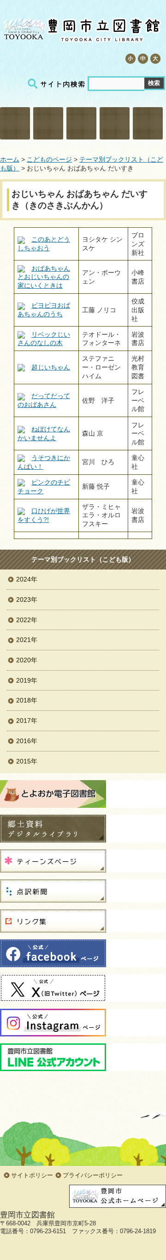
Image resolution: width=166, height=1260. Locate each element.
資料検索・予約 (48, 123)
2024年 (26, 579)
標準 (142, 59)
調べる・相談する (81, 123)
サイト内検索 (58, 84)
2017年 (26, 720)
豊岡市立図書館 (80, 28)
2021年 (26, 639)
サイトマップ (53, 58)
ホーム (9, 159)
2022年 (26, 620)
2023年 (26, 599)
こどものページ (115, 123)
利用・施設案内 (15, 123)
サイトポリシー (32, 1175)
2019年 (26, 680)
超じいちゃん (50, 367)
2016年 (26, 741)
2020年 (26, 660)
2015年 (26, 761)
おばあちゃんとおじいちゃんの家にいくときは (44, 277)
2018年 (26, 700)
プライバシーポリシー (93, 1175)
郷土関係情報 (148, 123)
